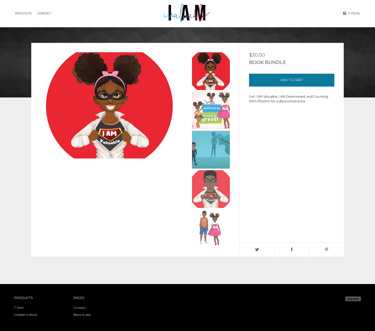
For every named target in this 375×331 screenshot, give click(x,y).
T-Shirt (19, 308)
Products (23, 13)
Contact (44, 13)
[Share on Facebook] (292, 250)
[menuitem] (23, 13)
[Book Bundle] (211, 71)
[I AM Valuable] (187, 13)
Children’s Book (25, 315)
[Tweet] (257, 250)
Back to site (82, 315)
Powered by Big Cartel (353, 298)
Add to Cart (291, 80)
